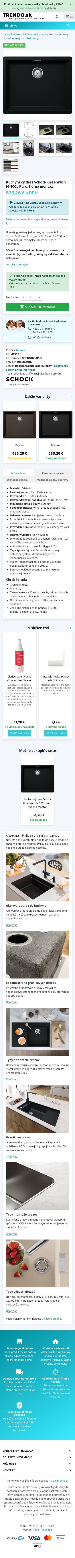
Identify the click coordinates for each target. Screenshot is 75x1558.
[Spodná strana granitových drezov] (37, 954)
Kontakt (9, 1470)
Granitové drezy (18, 1137)
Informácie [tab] (18, 473)
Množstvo (12, 297)
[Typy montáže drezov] (37, 1186)
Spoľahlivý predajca (18, 1450)
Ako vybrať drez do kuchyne (26, 906)
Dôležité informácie (17, 1457)
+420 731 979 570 (44, 328)
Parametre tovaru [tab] (53, 473)
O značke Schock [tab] (17, 479)
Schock (20, 350)
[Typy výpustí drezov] (37, 1263)
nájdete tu (50, 8)
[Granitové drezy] (37, 1109)
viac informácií (59, 1480)
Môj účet (9, 1463)
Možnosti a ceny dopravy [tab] (52, 479)
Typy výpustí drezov (20, 1292)
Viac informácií (19, 264)
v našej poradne (51, 1318)
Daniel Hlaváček (42, 1529)
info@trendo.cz (42, 337)
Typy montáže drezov (22, 1214)
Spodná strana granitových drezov (31, 983)
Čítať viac (11, 924)
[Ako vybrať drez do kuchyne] (37, 877)
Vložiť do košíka (37, 306)
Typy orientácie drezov (23, 1060)
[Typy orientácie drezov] (37, 1032)
